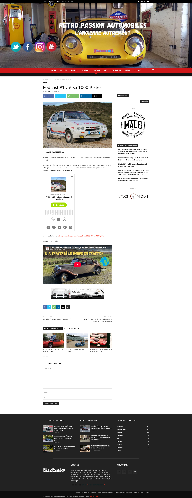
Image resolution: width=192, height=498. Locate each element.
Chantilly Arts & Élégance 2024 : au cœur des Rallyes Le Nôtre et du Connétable (133, 159)
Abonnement (85, 492)
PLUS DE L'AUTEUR (71, 328)
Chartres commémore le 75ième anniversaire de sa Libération (100, 438)
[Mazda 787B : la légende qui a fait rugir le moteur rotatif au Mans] (48, 448)
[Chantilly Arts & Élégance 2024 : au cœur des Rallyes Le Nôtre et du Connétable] (48, 438)
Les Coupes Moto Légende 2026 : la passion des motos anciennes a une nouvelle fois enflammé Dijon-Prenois (133, 152)
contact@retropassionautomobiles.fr (93, 485)
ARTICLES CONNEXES (52, 328)
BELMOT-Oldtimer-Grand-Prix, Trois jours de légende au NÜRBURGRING (133, 179)
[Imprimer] (68, 307)
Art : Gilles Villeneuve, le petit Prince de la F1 (57, 319)
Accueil (45, 79)
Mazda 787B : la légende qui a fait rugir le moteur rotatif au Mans (133, 165)
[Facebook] (138, 1)
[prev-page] (44, 355)
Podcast (50, 79)
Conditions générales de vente (123, 492)
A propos (93, 492)
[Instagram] (141, 1)
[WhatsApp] (54, 307)
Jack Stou (47, 91)
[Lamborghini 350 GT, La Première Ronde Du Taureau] (85, 428)
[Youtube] (147, 1)
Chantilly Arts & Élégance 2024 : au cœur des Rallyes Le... (63, 438)
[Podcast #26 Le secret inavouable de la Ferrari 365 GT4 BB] (101, 340)
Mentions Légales (138, 492)
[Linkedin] (58, 307)
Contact (147, 492)
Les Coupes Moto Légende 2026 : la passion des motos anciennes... (63, 428)
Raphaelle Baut (94, 496)
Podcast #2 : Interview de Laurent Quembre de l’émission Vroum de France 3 (97, 320)
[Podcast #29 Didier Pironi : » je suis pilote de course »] (53, 340)
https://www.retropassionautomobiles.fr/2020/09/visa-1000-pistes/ (81, 236)
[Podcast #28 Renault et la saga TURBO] (77, 340)
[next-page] (47, 355)
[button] (153, 70)
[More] (105, 96)
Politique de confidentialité (105, 492)
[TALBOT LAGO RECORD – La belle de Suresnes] (85, 448)
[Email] (63, 307)
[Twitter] (144, 1)
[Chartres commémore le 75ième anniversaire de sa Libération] (85, 438)
